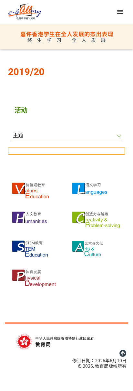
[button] (120, 11)
